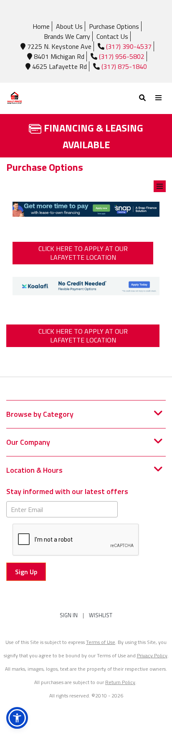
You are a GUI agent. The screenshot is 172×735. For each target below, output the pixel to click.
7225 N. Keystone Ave (58, 46)
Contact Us (112, 36)
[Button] (159, 98)
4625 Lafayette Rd (58, 66)
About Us (69, 26)
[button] (17, 718)
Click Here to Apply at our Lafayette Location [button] (83, 252)
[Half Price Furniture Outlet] (46, 98)
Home (41, 26)
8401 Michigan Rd (58, 56)
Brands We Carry (67, 36)
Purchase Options (114, 26)
